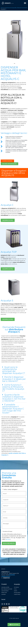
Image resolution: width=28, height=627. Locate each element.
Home (2, 7)
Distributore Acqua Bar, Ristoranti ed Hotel (15, 7)
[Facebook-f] (2, 604)
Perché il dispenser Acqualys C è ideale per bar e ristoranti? (14, 379)
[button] (25, 3)
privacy (8, 539)
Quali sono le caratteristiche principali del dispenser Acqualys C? (13, 370)
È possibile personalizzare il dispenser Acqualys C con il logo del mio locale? (13, 408)
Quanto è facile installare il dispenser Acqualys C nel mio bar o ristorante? (13, 397)
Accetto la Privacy (7, 531)
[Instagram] (4, 604)
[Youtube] (6, 604)
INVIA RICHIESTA (9, 543)
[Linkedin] (9, 604)
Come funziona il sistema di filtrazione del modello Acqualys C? (13, 388)
